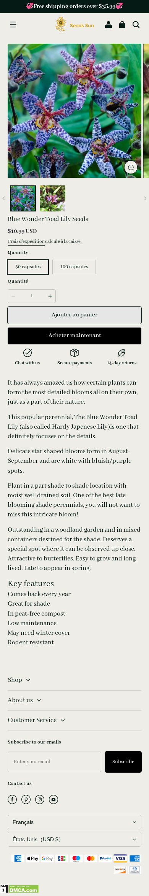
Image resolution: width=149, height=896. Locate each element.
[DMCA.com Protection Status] (19, 891)
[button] (13, 24)
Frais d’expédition (26, 241)
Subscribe (123, 761)
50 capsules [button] (27, 267)
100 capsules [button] (74, 267)
